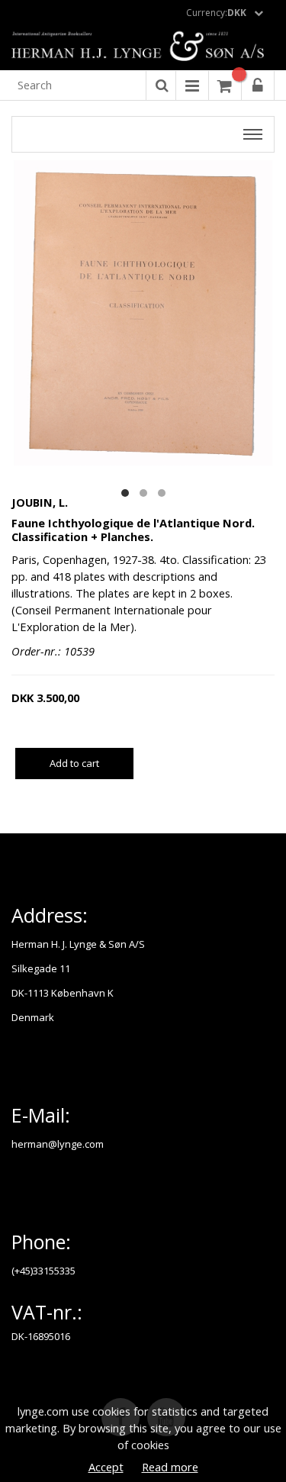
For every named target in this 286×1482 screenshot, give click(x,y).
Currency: (216, 12)
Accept (106, 1466)
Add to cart (74, 763)
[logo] (143, 47)
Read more (170, 1466)
